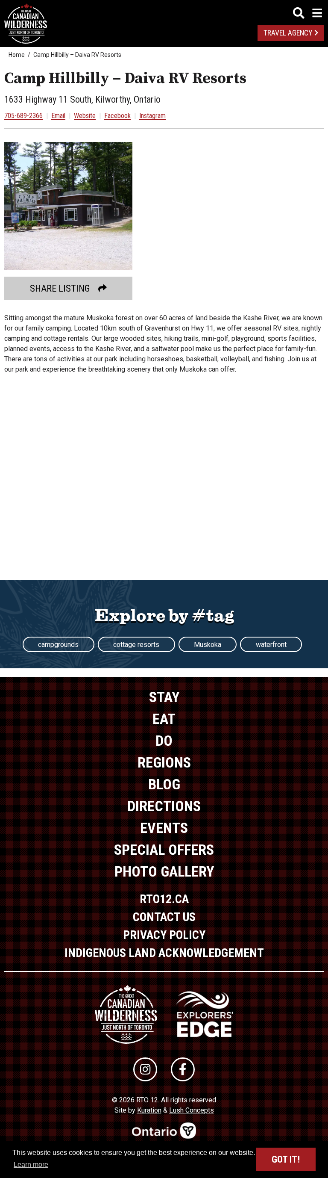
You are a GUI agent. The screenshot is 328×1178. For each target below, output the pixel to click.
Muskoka (207, 645)
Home (17, 54)
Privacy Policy (164, 935)
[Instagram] (145, 1069)
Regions (164, 762)
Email (58, 116)
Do (164, 740)
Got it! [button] (286, 1159)
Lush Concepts (191, 1110)
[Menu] (307, 13)
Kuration (149, 1110)
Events (164, 827)
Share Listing (60, 288)
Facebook (117, 116)
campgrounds (58, 645)
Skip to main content (164, 12)
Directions (164, 806)
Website (85, 116)
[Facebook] (183, 1069)
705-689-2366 (23, 116)
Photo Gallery (164, 871)
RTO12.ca (164, 899)
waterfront (271, 645)
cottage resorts (136, 645)
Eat (164, 718)
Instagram (152, 116)
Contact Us (164, 917)
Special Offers (164, 849)
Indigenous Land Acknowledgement (164, 953)
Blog (164, 784)
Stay (164, 697)
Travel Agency (288, 33)
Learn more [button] (31, 1164)
